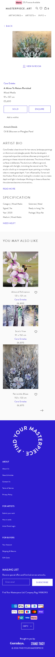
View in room (33, 66)
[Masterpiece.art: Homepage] (19, 8)
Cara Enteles (9, 83)
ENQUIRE (39, 109)
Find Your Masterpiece (31, 648)
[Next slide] (42, 410)
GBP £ (25, 626)
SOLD (15, 109)
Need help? (9, 223)
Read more (9, 188)
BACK (9, 26)
